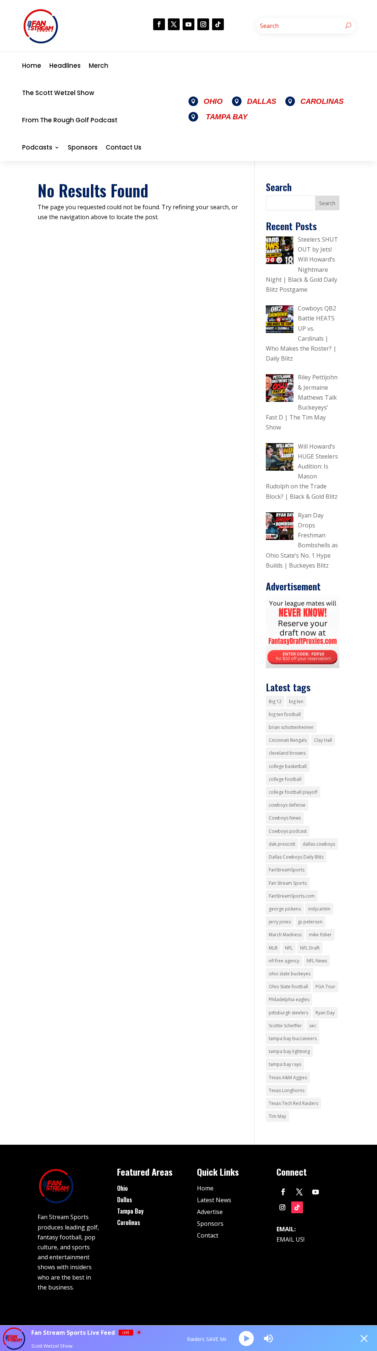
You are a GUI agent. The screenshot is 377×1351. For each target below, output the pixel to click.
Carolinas (128, 1222)
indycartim (319, 909)
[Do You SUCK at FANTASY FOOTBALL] (302, 666)
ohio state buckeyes (289, 974)
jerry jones (280, 922)
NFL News (317, 961)
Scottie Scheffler (285, 1025)
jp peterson (310, 922)
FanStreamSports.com (292, 896)
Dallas (124, 1199)
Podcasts (37, 147)
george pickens (285, 909)
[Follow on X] (174, 24)
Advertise (210, 1212)
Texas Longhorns (286, 1090)
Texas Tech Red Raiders (293, 1103)
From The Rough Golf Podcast (69, 120)
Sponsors (83, 147)
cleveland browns (287, 753)
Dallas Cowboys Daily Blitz (296, 857)
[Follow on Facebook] (159, 24)
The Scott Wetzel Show (58, 92)
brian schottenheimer (291, 727)
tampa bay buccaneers (293, 1038)
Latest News (214, 1200)
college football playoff (293, 792)
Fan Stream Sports (288, 883)
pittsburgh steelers (288, 1013)
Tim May (277, 1116)
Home (31, 65)
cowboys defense (287, 805)
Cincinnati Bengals (288, 740)
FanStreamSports (286, 870)
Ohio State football (288, 986)
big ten (296, 701)
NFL (289, 948)
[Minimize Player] (364, 1338)
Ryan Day (325, 1013)
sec (312, 1025)
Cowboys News (285, 818)
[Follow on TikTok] (218, 24)
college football (285, 779)
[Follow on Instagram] (203, 24)
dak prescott (282, 844)
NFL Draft (310, 948)
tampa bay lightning (289, 1051)
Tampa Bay (130, 1211)
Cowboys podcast (288, 831)
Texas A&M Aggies (288, 1077)
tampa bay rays (285, 1064)
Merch (98, 65)
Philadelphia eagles (289, 999)
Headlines (65, 65)
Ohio (122, 1188)
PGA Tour (325, 986)
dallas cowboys (319, 844)
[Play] (246, 1338)
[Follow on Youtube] (188, 24)
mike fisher (320, 934)
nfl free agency (284, 961)
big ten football (285, 714)
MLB (273, 948)
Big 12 (275, 701)
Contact (207, 1235)
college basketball (288, 766)
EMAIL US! (290, 1239)
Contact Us (123, 147)
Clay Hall (323, 740)
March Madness (285, 934)
